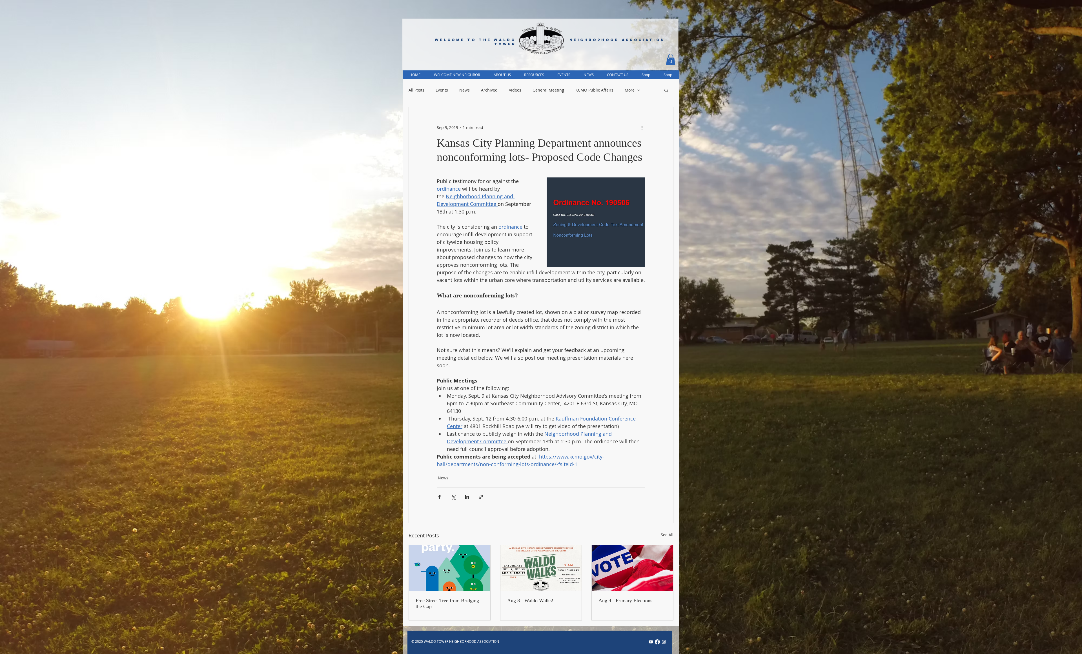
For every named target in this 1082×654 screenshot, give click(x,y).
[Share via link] (481, 497)
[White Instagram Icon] (663, 641)
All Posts (416, 90)
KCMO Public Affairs (594, 90)
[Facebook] (657, 641)
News (464, 90)
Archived (489, 90)
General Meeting (548, 90)
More (630, 90)
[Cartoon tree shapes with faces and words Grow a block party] (449, 568)
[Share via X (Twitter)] (453, 497)
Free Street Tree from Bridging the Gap (447, 603)
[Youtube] (650, 641)
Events (442, 90)
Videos (515, 90)
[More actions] (641, 127)
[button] (670, 59)
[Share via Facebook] (439, 497)
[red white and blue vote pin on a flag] (632, 568)
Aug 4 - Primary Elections (625, 600)
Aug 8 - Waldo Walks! (530, 600)
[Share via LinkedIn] (467, 497)
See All (667, 534)
